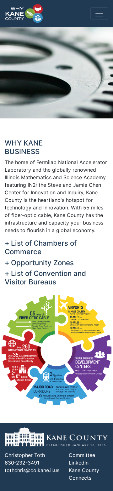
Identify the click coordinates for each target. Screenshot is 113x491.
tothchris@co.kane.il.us (32, 470)
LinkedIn (79, 463)
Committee (82, 455)
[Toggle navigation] (99, 13)
